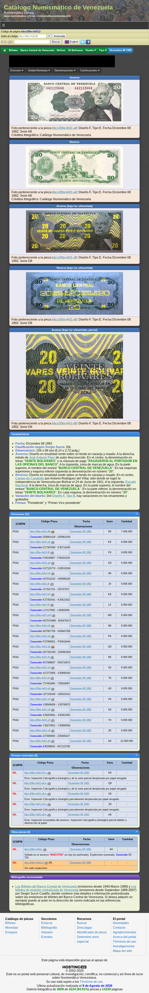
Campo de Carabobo (29, 478)
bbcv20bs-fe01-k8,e (35, 772)
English (74, 41)
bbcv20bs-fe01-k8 (40, 594)
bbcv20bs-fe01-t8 (40, 678)
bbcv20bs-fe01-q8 (40, 646)
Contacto (119, 927)
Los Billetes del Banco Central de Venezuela (46, 886)
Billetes (10, 923)
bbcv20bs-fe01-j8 (39, 583)
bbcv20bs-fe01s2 (34, 862)
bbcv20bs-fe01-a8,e (35, 814)
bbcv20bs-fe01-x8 (40, 709)
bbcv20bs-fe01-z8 (40, 730)
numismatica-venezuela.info (54, 16)
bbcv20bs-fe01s (33, 849)
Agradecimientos (124, 932)
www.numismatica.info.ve (19, 16)
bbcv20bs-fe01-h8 (40, 573)
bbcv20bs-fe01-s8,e (35, 793)
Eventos (46, 937)
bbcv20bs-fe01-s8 (40, 667)
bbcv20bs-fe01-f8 (40, 552)
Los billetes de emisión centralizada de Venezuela (75, 888)
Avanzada (59, 36)
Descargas (84, 927)
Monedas (11, 927)
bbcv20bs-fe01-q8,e (35, 783)
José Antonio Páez (42, 457)
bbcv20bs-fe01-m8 (40, 615)
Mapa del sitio (122, 950)
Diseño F (58, 495)
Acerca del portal (124, 937)
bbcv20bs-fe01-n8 (40, 625)
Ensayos (11, 932)
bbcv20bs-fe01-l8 (39, 604)
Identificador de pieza (92, 932)
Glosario (47, 932)
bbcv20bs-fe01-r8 (40, 657)
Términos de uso (124, 941)
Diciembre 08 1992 (80, 531)
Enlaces (46, 923)
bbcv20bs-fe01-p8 (40, 636)
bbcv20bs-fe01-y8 (40, 720)
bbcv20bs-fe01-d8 (64, 257)
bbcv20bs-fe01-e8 (40, 541)
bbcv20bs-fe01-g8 (40, 562)
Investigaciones (123, 946)
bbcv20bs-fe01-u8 (40, 688)
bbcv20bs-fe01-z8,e (35, 804)
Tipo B (70, 495)
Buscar (82, 923)
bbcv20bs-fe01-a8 (64, 128)
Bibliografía (49, 927)
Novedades (121, 923)
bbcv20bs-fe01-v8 (40, 699)
